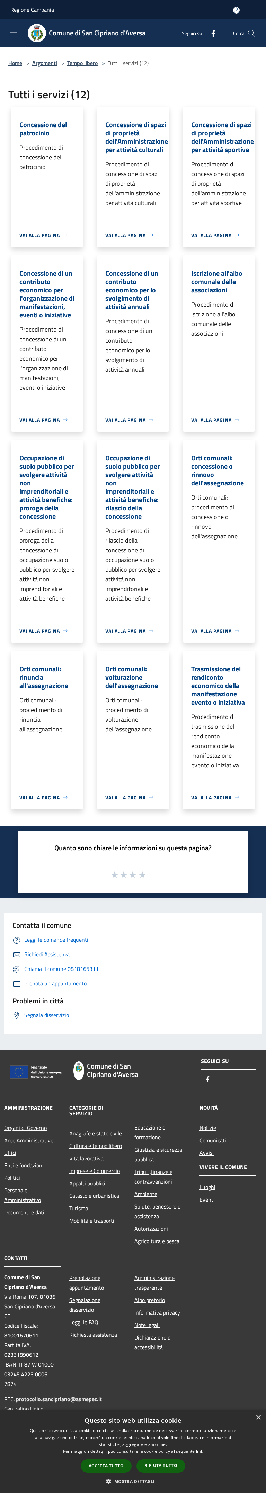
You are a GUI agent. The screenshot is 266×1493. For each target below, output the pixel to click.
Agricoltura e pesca (156, 1241)
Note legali (147, 1325)
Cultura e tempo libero (95, 1146)
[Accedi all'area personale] (236, 10)
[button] (132, 1481)
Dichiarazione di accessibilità (153, 1342)
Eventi (207, 1199)
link (199, 1451)
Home (15, 63)
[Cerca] (251, 33)
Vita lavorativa (86, 1158)
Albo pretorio (149, 1300)
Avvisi (207, 1153)
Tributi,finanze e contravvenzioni (153, 1177)
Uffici (10, 1153)
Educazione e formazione (149, 1132)
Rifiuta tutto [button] (160, 1465)
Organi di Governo (25, 1128)
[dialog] (133, 1451)
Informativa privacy (157, 1312)
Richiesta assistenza (93, 1334)
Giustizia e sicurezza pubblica (158, 1154)
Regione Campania (32, 10)
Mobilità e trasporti (91, 1221)
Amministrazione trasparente (154, 1283)
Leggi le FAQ (83, 1322)
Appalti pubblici (87, 1183)
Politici (12, 1178)
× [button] (258, 1417)
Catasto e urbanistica (94, 1196)
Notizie (208, 1128)
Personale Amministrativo (22, 1195)
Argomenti (44, 63)
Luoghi (207, 1187)
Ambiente (145, 1194)
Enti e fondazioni (24, 1165)
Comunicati (213, 1140)
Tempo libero (82, 63)
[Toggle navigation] (14, 32)
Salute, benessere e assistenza (157, 1211)
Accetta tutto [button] (106, 1466)
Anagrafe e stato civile (95, 1133)
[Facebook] (211, 33)
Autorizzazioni (151, 1228)
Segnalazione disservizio (84, 1305)
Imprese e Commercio (94, 1171)
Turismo (78, 1208)
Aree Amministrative (28, 1140)
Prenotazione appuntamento (86, 1283)
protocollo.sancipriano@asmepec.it (59, 1399)
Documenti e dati (24, 1212)
